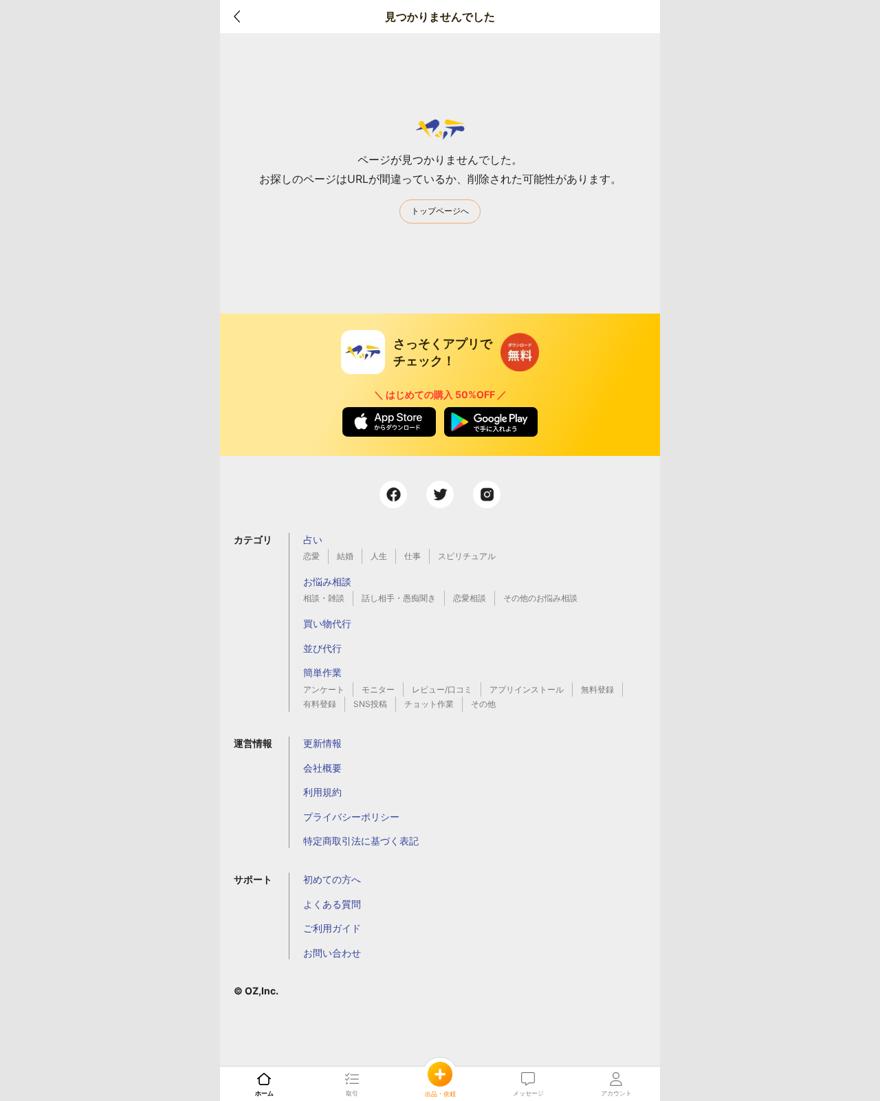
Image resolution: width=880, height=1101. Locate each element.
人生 (379, 556)
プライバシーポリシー (351, 816)
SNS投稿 (370, 704)
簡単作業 (322, 672)
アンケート (323, 689)
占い (312, 539)
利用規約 (322, 792)
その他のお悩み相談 (540, 598)
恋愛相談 (469, 598)
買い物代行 (327, 623)
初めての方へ (332, 879)
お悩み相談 (327, 581)
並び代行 (322, 648)
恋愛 (311, 556)
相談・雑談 (323, 598)
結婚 (345, 556)
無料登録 (597, 689)
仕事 (412, 556)
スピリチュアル (467, 556)
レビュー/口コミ (442, 689)
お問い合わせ (332, 953)
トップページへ (440, 211)
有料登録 (319, 704)
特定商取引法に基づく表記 (361, 841)
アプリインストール (527, 689)
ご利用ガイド (332, 928)
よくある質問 (332, 904)
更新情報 (322, 743)
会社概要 (322, 768)
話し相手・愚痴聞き (399, 598)
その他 (483, 704)
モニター (378, 689)
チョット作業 (429, 704)
